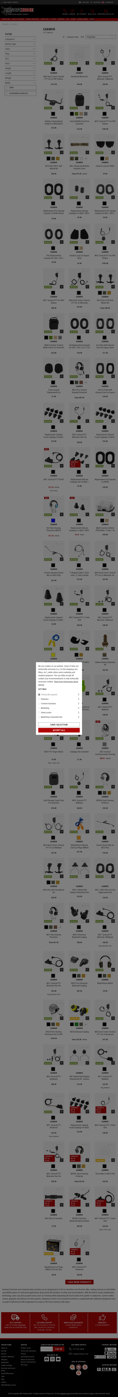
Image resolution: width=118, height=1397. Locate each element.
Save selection (59, 724)
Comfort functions (48, 703)
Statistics (45, 699)
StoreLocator (46, 712)
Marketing (45, 708)
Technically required (49, 694)
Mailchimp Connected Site (51, 717)
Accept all (59, 730)
